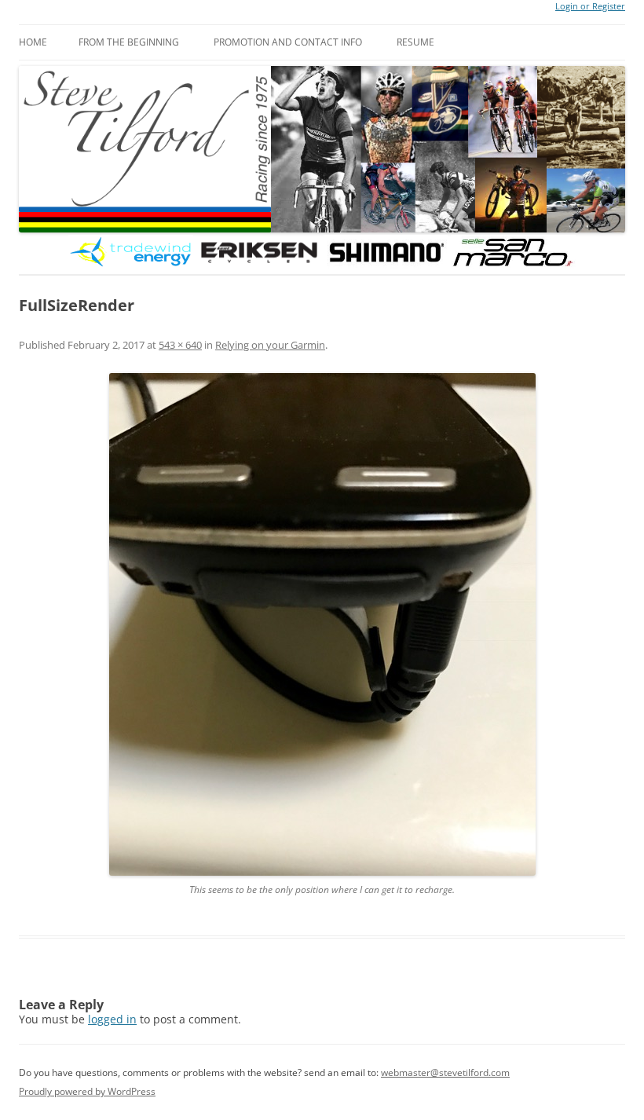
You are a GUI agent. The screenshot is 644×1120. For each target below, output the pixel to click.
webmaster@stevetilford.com (445, 1072)
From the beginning (129, 42)
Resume (415, 42)
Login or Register (590, 6)
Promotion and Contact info (288, 42)
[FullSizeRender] (322, 624)
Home (33, 42)
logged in (112, 1019)
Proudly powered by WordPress (87, 1091)
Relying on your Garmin (270, 345)
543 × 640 (180, 345)
